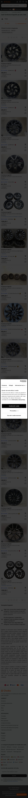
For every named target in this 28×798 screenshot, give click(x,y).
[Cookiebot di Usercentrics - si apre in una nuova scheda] (20, 381)
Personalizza (13, 410)
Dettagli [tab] (11, 385)
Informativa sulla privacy (18, 399)
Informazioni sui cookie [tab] (21, 385)
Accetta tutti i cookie (14, 406)
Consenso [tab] (4, 385)
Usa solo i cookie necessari (14, 415)
